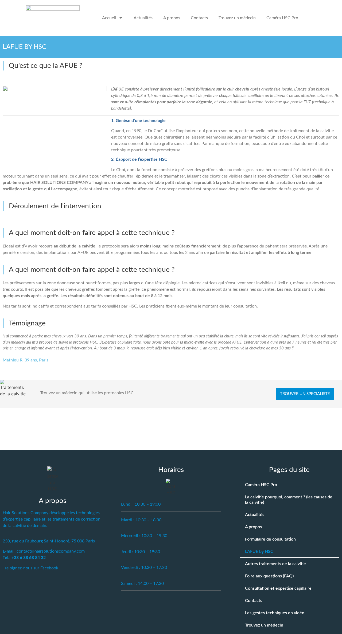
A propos (171, 18)
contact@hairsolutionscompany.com (51, 551)
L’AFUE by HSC (259, 551)
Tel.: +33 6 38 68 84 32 (24, 558)
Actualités (143, 18)
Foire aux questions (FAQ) (269, 576)
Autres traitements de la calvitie (275, 564)
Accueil (109, 18)
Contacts (199, 18)
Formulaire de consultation (270, 539)
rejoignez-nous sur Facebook (31, 568)
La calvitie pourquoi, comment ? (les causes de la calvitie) (288, 500)
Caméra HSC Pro (282, 18)
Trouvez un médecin (237, 18)
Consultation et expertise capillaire (278, 588)
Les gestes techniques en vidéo (274, 613)
